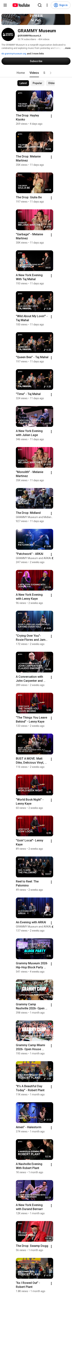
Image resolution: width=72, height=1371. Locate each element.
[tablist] (36, 72)
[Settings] (47, 5)
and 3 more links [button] (35, 53)
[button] (50, 72)
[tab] (20, 72)
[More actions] (51, 116)
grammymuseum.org (15, 53)
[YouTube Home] (21, 5)
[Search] (39, 5)
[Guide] (5, 5)
